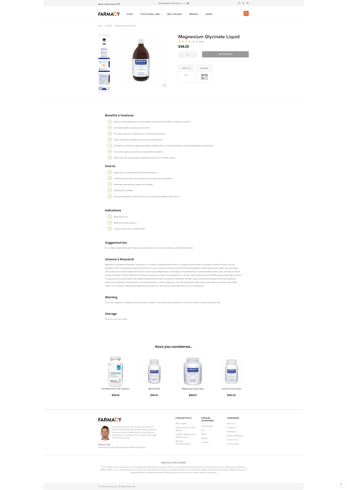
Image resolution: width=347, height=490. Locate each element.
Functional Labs (150, 14)
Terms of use (232, 440)
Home (100, 26)
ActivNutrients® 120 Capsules (115, 388)
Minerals (109, 26)
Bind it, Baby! (181, 423)
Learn (209, 14)
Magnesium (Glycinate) (193, 388)
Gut (202, 430)
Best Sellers (174, 14)
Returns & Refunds (235, 435)
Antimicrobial (207, 426)
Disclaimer (231, 431)
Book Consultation (107, 4)
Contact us (231, 427)
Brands (193, 14)
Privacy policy (233, 444)
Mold (203, 434)
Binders (204, 438)
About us (231, 423)
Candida (205, 442)
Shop (130, 14)
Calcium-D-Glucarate (231, 388)
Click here (183, 3)
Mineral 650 (154, 388)
